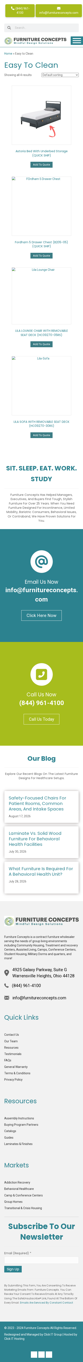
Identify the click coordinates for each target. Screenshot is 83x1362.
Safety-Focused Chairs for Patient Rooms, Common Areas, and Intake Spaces (37, 803)
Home (8, 53)
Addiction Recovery (17, 1182)
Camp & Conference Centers (23, 1195)
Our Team (11, 1041)
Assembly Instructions (19, 1118)
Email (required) (17, 1253)
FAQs (7, 1060)
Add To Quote (41, 164)
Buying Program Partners (21, 1124)
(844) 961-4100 (22, 10)
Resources (11, 1047)
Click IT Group (53, 1334)
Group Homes (13, 1201)
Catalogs (10, 1131)
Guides (8, 1137)
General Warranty (16, 1067)
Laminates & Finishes (18, 1144)
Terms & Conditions (17, 1073)
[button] (34, 1354)
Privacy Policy (13, 1079)
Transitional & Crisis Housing (23, 1208)
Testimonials (12, 1054)
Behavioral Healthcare (19, 1189)
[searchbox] (41, 28)
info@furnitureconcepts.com (58, 12)
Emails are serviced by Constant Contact (46, 1302)
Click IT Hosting (14, 1338)
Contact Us (11, 1034)
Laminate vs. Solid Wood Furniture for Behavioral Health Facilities (35, 838)
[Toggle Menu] (77, 40)
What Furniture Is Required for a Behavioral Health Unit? (41, 871)
